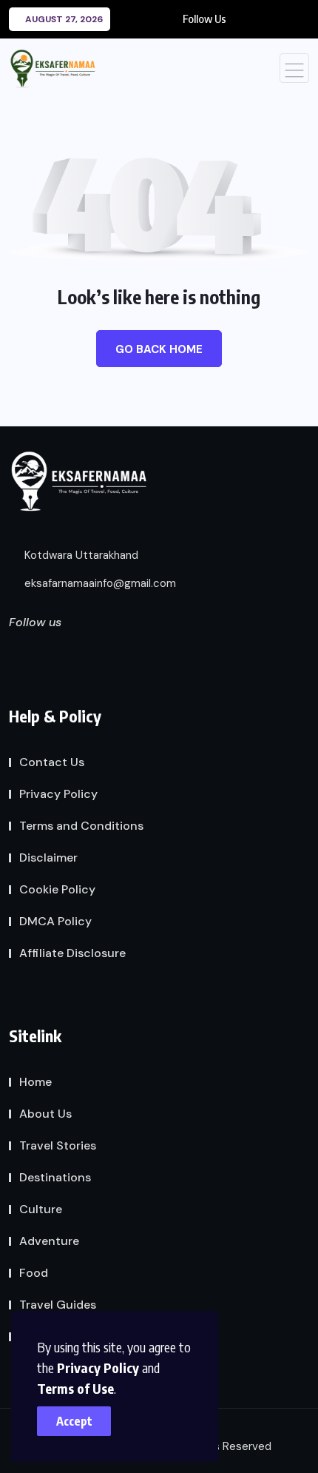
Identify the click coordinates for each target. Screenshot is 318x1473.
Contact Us (51, 762)
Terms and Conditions (81, 825)
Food (33, 1273)
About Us (45, 1113)
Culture (40, 1209)
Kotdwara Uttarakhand (79, 555)
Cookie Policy (57, 889)
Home (35, 1082)
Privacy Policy (98, 1367)
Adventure (49, 1241)
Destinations (55, 1177)
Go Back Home (159, 349)
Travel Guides (57, 1304)
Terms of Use (75, 1388)
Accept (74, 1421)
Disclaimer (48, 857)
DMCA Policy (55, 921)
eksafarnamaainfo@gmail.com (98, 583)
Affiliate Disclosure (72, 953)
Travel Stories (57, 1145)
